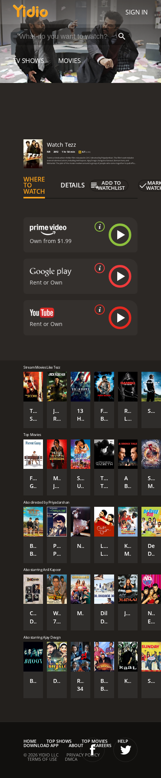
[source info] (98, 227)
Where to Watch (34, 185)
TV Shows (28, 60)
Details (73, 185)
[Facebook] (92, 750)
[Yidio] (30, 12)
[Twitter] (125, 750)
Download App (41, 745)
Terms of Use (42, 759)
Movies (69, 60)
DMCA (71, 759)
